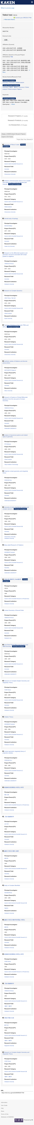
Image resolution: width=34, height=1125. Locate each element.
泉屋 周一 (6, 858)
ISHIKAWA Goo (8, 480)
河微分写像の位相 (9, 1018)
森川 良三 (6, 1025)
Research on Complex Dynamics (13, 290)
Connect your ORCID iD (22, 17)
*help (30, 17)
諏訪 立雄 (6, 794)
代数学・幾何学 (13, 87)
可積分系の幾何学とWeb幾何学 (12, 579)
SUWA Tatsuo (7, 689)
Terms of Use (4, 1114)
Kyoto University (8, 318)
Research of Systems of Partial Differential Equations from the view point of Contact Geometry (15, 399)
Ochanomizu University (9, 174)
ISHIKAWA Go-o (8, 760)
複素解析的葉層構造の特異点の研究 (14, 787)
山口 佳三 (6, 824)
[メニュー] (32, 2)
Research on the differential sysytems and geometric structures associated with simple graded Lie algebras (15, 254)
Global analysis (20, 82)
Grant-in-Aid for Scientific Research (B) (13, 273)
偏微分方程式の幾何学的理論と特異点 (14, 920)
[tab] (18, 116)
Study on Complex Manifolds (12, 885)
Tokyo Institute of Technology (11, 464)
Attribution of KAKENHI (7, 1117)
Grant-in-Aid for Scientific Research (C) (13, 164)
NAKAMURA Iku (8, 892)
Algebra (19, 89)
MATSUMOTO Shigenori (10, 370)
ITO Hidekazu (7, 444)
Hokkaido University (9, 284)
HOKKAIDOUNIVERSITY (10, 500)
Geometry (5, 82)
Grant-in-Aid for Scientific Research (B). (13, 454)
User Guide (4, 1105)
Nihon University (8, 390)
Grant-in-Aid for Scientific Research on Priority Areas (16, 598)
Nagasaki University (9, 1045)
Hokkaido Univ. (8, 638)
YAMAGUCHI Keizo (9, 263)
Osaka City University (9, 246)
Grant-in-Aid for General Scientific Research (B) (15, 903)
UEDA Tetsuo (7, 298)
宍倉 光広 (13, 298)
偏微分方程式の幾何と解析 (11, 851)
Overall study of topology (11, 218)
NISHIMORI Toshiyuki (9, 552)
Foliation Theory (8, 717)
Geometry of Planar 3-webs (11, 144)
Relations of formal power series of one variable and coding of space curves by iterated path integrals (17, 182)
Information (4, 1102)
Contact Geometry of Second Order (14, 610)
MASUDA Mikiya (8, 225)
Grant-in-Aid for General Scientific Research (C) (15, 834)
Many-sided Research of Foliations (13, 545)
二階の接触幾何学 (9, 816)
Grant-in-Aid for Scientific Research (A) (13, 236)
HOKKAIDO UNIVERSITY (10, 428)
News (2, 1111)
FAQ (2, 1108)
